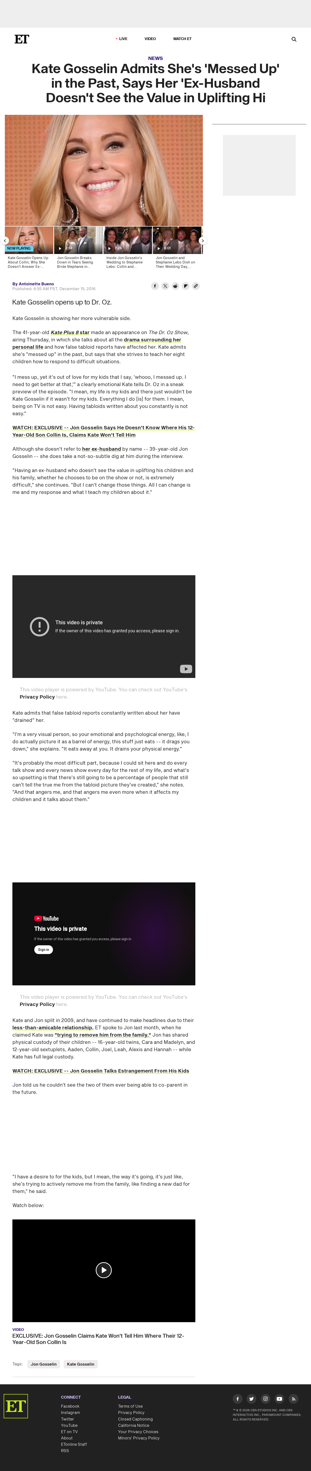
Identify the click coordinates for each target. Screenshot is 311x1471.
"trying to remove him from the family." (103, 1035)
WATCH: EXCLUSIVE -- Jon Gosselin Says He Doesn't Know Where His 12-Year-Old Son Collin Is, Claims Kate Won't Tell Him (103, 431)
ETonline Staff (74, 1444)
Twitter (67, 1419)
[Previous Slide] (5, 241)
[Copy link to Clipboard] (195, 287)
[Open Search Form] (294, 40)
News (155, 58)
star (85, 332)
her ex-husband (101, 449)
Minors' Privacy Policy (139, 1432)
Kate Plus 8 (65, 332)
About (67, 1438)
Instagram (70, 1413)
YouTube (69, 1426)
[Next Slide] (203, 241)
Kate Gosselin (80, 1364)
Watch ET (182, 39)
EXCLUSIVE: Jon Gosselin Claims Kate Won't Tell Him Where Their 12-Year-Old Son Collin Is (98, 1339)
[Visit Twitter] (251, 1400)
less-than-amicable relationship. (53, 1027)
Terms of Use (130, 1406)
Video (150, 39)
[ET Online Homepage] (22, 39)
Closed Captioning (135, 1419)
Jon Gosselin (44, 1364)
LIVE (123, 39)
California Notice (133, 1426)
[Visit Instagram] (265, 1400)
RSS (65, 1451)
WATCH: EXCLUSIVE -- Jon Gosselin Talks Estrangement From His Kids (100, 1071)
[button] (104, 1270)
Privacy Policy (37, 697)
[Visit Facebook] (237, 1400)
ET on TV (69, 1432)
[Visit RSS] (293, 1400)
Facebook (70, 1406)
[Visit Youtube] (279, 1399)
